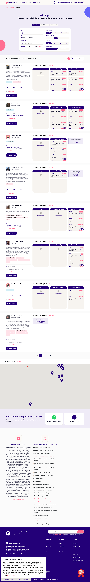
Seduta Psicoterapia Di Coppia (42, 499)
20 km (59, 38)
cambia (40, 46)
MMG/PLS (61, 549)
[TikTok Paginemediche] (17, 553)
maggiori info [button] (11, 575)
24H (49, 32)
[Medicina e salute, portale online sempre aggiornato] (11, 2)
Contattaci (75, 551)
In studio (37, 24)
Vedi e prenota (11, 95)
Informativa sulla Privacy (59, 534)
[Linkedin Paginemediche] (21, 553)
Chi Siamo (75, 543)
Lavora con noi (76, 557)
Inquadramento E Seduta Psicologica (44, 456)
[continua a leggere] (18, 499)
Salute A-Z (36, 2)
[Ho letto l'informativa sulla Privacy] (48, 535)
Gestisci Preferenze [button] (23, 579)
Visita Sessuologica (39, 521)
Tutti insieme (63, 48)
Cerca (47, 551)
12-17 (61, 32)
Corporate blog (76, 546)
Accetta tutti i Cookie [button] (39, 579)
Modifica (40, 58)
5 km (48, 38)
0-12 (55, 32)
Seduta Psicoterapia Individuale (42, 502)
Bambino (31, 37)
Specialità (12, 7)
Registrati (80, 532)
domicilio (45, 24)
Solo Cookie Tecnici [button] (8, 579)
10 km (52, 38)
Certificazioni (76, 554)
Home (7, 7)
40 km (67, 38)
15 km (56, 38)
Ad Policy (75, 549)
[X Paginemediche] (10, 553)
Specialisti (61, 551)
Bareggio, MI (77, 58)
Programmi (23, 2)
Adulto (24, 37)
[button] (62, 376)
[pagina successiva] (50, 355)
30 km (63, 38)
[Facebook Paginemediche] (6, 553)
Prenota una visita (50, 549)
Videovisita (54, 24)
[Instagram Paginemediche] (14, 553)
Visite (30, 2)
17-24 (66, 32)
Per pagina (52, 48)
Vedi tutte (51, 65)
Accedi (47, 543)
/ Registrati (78, 2)
